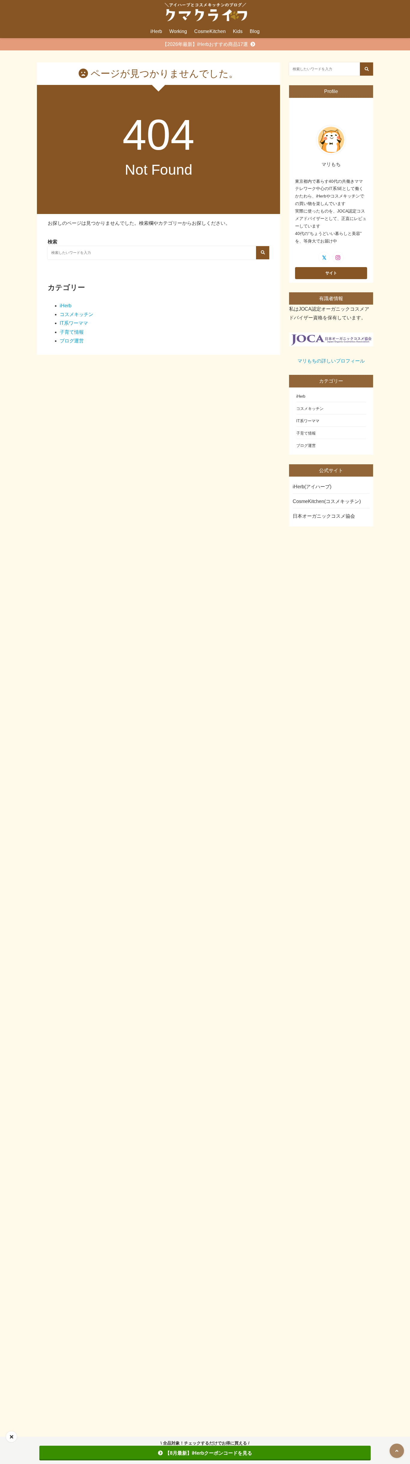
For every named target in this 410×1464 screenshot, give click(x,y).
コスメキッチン (76, 314)
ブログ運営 (72, 340)
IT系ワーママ (74, 323)
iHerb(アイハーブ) (312, 486)
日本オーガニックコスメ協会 (324, 516)
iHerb (156, 31)
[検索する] (262, 252)
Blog (255, 31)
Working (178, 31)
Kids (238, 31)
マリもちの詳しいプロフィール (331, 360)
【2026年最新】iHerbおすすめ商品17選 (205, 44)
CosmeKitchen (210, 31)
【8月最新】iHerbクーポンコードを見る (208, 1453)
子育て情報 (72, 332)
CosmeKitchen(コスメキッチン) (327, 501)
